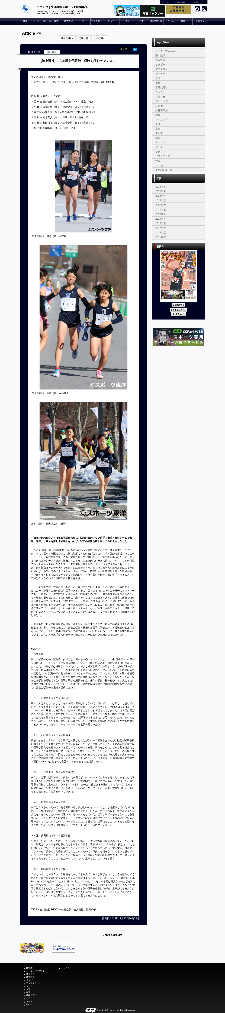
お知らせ (185, 21)
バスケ (159, 105)
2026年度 (160, 186)
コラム (170, 21)
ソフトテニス (162, 156)
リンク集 (65, 968)
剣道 (157, 137)
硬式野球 (68, 21)
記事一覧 (83, 38)
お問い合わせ (181, 2)
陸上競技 (54, 21)
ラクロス (160, 151)
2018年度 (160, 223)
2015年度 (160, 237)
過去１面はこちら (178, 310)
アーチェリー (162, 147)
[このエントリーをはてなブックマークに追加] (135, 49)
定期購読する (178, 304)
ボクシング (161, 101)
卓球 (157, 124)
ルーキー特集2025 (39, 24)
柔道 (157, 128)
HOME (24, 21)
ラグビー (83, 21)
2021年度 (160, 209)
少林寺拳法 (161, 110)
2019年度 (160, 218)
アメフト (160, 142)
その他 (199, 21)
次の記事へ (100, 38)
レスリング (161, 119)
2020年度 (160, 214)
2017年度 (160, 227)
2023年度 (160, 200)
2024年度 (160, 195)
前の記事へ (67, 38)
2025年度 (160, 191)
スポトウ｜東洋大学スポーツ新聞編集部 (62, 7)
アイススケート (98, 24)
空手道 (159, 133)
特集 (157, 160)
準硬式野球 (156, 21)
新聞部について (199, 2)
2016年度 (160, 232)
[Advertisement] (178, 373)
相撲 (157, 114)
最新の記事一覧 (164, 169)
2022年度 (160, 205)
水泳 (127, 21)
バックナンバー (178, 314)
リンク (167, 2)
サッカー (112, 21)
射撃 (141, 21)
